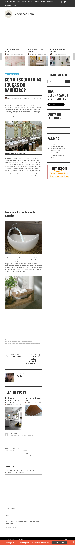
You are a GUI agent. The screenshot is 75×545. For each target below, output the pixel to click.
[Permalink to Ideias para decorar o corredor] (38, 61)
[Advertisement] (43, 31)
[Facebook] (61, 2)
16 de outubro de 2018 (39, 54)
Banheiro (16, 74)
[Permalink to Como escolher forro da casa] (33, 410)
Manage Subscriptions (57, 153)
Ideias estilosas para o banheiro (12, 50)
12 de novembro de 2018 (17, 54)
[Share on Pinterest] (40, 98)
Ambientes (8, 74)
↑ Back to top (67, 539)
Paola (8, 54)
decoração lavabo (19, 343)
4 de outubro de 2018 (62, 54)
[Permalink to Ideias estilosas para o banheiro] (15, 61)
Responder (30, 435)
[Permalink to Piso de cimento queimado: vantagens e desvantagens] (13, 411)
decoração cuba (9, 343)
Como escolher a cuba (12, 448)
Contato (53, 144)
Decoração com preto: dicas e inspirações (60, 50)
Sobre (52, 157)
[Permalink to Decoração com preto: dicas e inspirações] (60, 61)
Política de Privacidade (57, 155)
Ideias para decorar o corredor (35, 50)
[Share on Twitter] (34, 98)
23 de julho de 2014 (35, 402)
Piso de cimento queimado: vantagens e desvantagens (12, 400)
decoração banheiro (28, 341)
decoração (7, 341)
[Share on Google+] (37, 98)
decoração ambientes (16, 341)
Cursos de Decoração (57, 146)
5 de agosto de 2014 (15, 404)
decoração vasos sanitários (32, 343)
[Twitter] (65, 2)
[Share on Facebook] (31, 98)
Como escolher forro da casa (33, 399)
